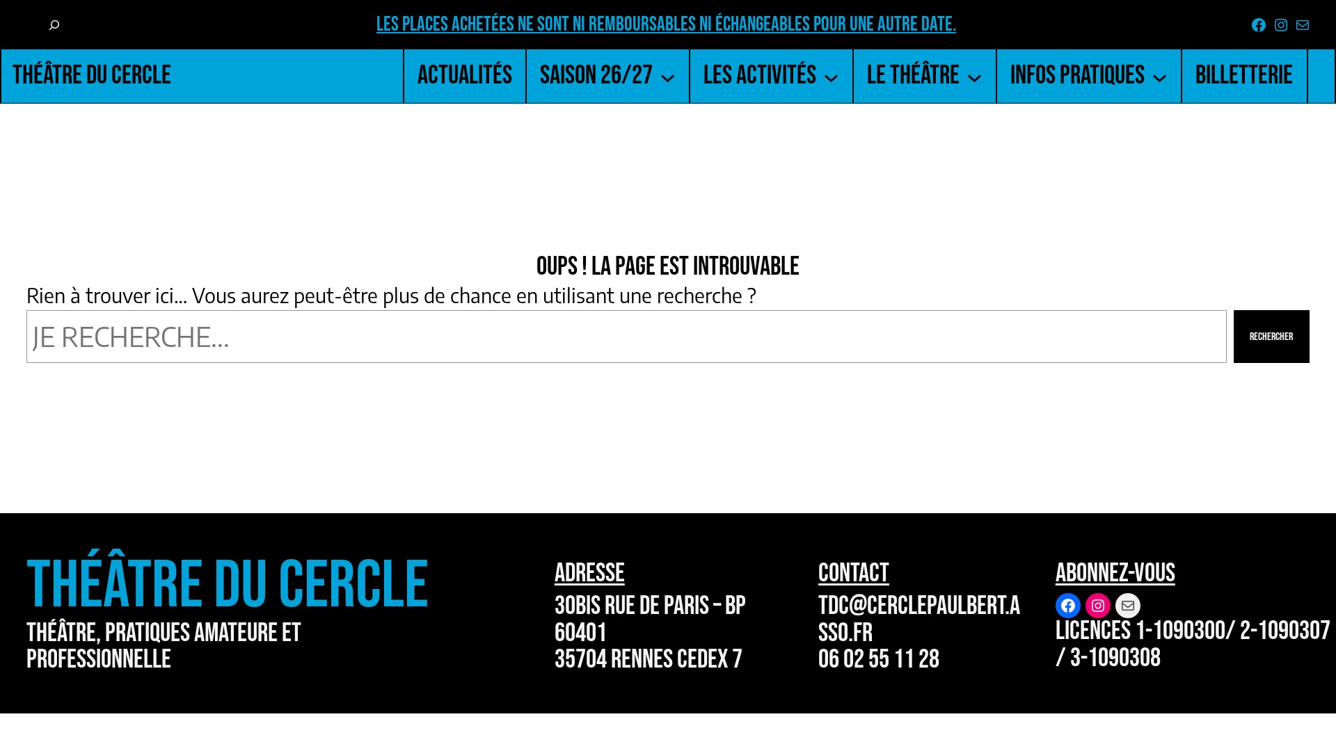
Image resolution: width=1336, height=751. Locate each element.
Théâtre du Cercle (92, 75)
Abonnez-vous (1115, 573)
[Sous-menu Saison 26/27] (668, 76)
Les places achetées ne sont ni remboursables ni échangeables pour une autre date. (666, 25)
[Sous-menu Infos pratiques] (1160, 76)
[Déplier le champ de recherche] (53, 26)
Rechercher (1271, 337)
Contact (853, 573)
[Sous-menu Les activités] (831, 76)
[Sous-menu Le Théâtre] (975, 76)
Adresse (590, 573)
